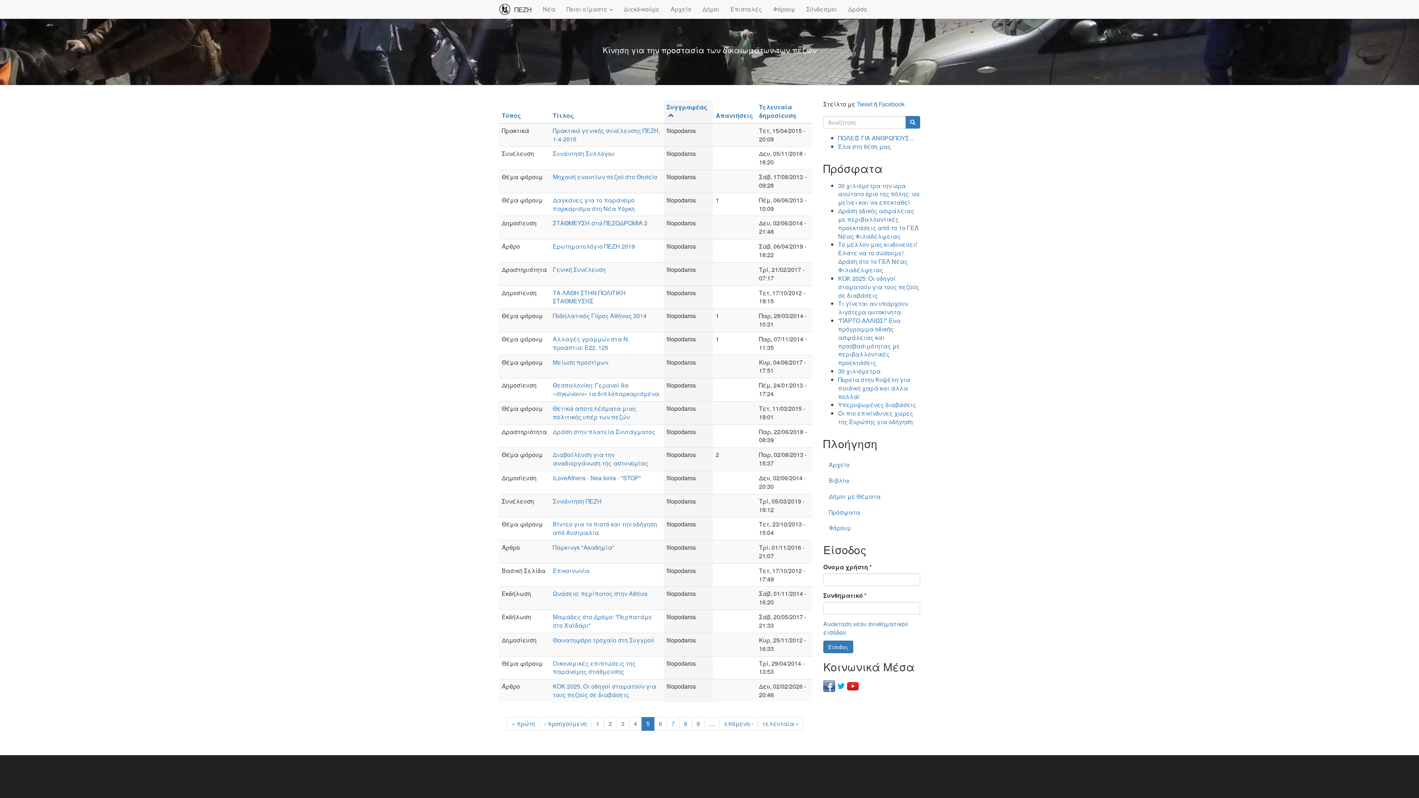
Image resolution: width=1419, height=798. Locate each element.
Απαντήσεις (734, 115)
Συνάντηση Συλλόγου (584, 153)
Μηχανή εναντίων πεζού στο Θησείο (605, 177)
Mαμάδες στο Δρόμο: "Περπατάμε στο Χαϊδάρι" (602, 621)
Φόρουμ (784, 9)
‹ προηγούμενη (565, 723)
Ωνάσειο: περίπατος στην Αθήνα (600, 593)
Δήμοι (710, 9)
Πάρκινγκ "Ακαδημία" (584, 547)
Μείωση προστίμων (580, 362)
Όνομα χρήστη (847, 567)
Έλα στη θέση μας (864, 146)
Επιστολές (746, 9)
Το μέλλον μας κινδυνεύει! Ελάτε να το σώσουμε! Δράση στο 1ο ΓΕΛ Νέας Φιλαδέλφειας (877, 257)
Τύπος (511, 115)
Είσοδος (838, 647)
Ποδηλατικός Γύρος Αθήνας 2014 (600, 315)
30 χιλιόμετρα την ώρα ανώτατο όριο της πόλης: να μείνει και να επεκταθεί (878, 194)
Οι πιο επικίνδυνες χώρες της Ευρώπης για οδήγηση (875, 417)
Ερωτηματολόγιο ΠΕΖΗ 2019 (594, 246)
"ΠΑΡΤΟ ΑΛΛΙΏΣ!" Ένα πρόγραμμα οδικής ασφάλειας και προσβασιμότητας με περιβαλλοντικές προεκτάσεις (869, 341)
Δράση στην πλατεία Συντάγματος (604, 431)
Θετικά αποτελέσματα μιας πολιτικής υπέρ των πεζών (594, 412)
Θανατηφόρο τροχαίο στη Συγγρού (603, 640)
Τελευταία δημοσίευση (777, 111)
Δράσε (858, 9)
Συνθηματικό (845, 595)
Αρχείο (681, 9)
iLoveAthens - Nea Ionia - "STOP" (597, 478)
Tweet (864, 104)
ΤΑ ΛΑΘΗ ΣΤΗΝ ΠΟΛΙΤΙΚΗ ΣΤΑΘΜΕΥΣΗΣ (589, 297)
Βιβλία (839, 480)
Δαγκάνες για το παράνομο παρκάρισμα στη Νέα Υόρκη (594, 204)
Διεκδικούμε (642, 9)
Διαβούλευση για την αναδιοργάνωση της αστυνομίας (600, 458)
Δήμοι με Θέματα (855, 496)
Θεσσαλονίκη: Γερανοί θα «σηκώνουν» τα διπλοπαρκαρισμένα (606, 389)
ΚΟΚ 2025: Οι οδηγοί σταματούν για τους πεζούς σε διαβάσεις (604, 690)
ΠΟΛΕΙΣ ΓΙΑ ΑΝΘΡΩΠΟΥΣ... (875, 138)
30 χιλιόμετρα (859, 371)
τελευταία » (780, 723)
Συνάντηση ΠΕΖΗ (577, 501)
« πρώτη (523, 723)
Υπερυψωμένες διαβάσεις (877, 404)
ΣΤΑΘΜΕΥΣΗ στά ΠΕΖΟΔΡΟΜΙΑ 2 (600, 223)
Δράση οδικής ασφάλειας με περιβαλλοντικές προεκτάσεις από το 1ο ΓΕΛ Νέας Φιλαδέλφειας (878, 224)
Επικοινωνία (571, 570)
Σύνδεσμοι (821, 9)
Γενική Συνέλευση (579, 269)
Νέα (549, 9)
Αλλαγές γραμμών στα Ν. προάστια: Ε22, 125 (591, 343)
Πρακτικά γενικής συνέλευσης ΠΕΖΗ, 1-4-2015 (606, 134)
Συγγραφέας (687, 107)
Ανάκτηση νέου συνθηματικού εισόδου (865, 628)
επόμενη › (738, 723)
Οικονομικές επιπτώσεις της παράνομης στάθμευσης (594, 667)
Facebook (892, 104)
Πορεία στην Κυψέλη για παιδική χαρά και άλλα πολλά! (874, 388)
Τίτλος (563, 115)
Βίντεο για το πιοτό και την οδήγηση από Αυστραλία (605, 528)
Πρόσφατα (844, 512)
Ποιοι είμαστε (587, 9)
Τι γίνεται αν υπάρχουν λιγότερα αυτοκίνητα (873, 307)
